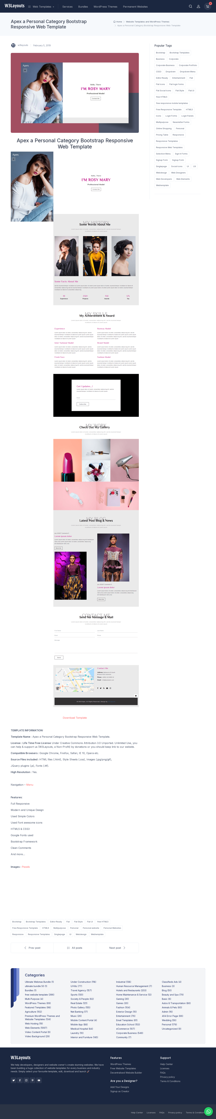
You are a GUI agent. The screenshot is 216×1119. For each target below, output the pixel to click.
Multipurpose (59, 928)
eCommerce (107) (125, 1028)
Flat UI (90, 921)
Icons (158, 116)
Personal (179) (169, 1024)
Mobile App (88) (79, 1024)
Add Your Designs (119, 1087)
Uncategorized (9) (171, 1028)
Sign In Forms (181, 154)
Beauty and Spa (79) (173, 994)
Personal (74, 928)
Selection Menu (163, 154)
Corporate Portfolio (188, 65)
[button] (190, 6)
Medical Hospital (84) (82, 1028)
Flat (68, 921)
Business (160, 59)
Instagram (26, 1080)
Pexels (26, 866)
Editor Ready (56, 921)
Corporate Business (165, 65)
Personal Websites (112, 928)
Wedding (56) (169, 1020)
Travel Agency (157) (81, 990)
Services (67, 6)
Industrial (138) (123, 982)
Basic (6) (166, 999)
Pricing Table (162, 135)
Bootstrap (17, 921)
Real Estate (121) (79, 1003)
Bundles (83, 6)
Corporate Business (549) (129, 1033)
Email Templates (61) (127, 1020)
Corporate (174, 59)
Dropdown (171, 71)
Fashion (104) (123, 1007)
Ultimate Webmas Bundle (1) (39, 982)
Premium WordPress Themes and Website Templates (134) (42, 1018)
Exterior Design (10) (126, 1011)
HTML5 (45, 928)
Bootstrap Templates (36, 921)
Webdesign (81, 934)
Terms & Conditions (170, 1081)
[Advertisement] (75, 893)
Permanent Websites (135, 6)
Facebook (20, 1080)
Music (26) (76, 1016)
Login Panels (188, 116)
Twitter (13, 1080)
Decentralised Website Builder (126, 1072)
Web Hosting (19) (34, 1023)
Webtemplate (97, 934)
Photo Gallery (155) (80, 1007)
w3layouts (22, 45)
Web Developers (164, 179)
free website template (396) (39, 994)
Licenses (164, 1068)
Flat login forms (176, 84)
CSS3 (158, 71)
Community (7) (123, 1037)
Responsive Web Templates (169, 147)
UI (70, 934)
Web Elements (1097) (36, 1027)
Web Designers (178, 172)
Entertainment (178, 78)
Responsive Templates (39, 934)
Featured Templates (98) (38, 1007)
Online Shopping (164, 128)
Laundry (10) (77, 1033)
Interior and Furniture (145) (84, 1037)
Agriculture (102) (33, 1011)
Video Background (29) (37, 1036)
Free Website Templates (123, 1068)
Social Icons (176, 166)
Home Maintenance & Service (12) (134, 994)
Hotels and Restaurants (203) (131, 990)
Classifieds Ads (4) (172, 982)
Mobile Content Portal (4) (84, 1020)
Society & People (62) (82, 999)
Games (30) (122, 1003)
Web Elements (183, 179)
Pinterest (32, 1080)
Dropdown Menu (187, 71)
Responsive (18, 934)
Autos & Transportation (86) (176, 1003)
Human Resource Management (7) (134, 986)
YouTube (39, 1080)
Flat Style (78, 921)
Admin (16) (167, 1011)
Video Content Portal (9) (38, 1032)
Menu (29, 784)
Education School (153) (128, 1024)
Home (119, 21)
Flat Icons (160, 84)
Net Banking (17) (79, 1011)
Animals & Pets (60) (172, 1007)
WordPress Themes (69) (38, 1003)
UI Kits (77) (76, 986)
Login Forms (171, 116)
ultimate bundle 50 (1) (36, 986)
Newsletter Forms (181, 122)
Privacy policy (167, 1077)
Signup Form (162, 160)
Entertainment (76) (126, 1016)
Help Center (166, 1064)
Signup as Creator (119, 1091)
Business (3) (168, 986)
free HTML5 (102, 921)
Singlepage (59, 934)
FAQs (163, 1072)
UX (194, 166)
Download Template (75, 717)
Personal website (91, 928)
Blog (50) (167, 990)
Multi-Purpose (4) (34, 999)
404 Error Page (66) (172, 1016)
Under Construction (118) (83, 982)
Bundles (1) (31, 990)
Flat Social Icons (163, 90)
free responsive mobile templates (172, 103)
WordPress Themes (105, 6)
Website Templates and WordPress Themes (147, 21)
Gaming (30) (122, 999)
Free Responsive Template (25, 928)
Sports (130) (77, 994)
